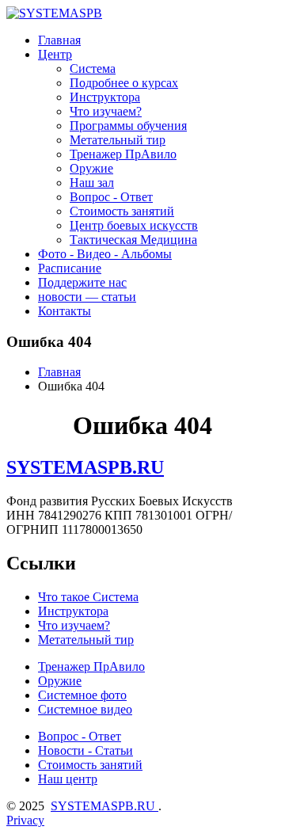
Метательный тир (117, 140)
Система (93, 68)
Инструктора (105, 97)
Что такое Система (88, 597)
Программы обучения (128, 125)
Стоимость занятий (122, 211)
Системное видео (85, 709)
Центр (55, 54)
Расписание (69, 268)
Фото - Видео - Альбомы (105, 254)
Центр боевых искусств (134, 225)
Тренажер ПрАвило (123, 154)
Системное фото (82, 695)
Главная (59, 40)
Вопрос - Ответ (111, 197)
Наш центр (67, 779)
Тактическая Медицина (133, 239)
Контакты (64, 311)
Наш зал (92, 182)
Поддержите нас (82, 282)
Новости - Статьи (85, 750)
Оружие (91, 168)
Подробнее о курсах (124, 82)
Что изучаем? (106, 111)
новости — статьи (87, 296)
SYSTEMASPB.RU (85, 467)
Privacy (25, 820)
